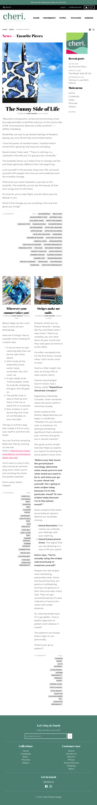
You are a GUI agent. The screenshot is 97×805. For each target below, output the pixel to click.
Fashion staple (39, 224)
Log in (63, 7)
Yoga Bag (26, 560)
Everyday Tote (24, 224)
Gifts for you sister (53, 231)
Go (70, 736)
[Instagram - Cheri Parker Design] (94, 29)
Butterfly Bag (56, 217)
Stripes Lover (56, 684)
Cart (90, 7)
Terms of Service (71, 763)
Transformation (54, 258)
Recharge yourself (53, 248)
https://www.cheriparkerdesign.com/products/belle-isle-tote (16, 454)
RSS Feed (72, 112)
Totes (71, 100)
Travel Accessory (27, 262)
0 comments (8, 214)
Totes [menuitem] (62, 18)
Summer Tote (39, 258)
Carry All (26, 496)
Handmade (57, 234)
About (71, 769)
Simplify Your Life (38, 251)
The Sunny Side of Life (33, 108)
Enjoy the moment (54, 221)
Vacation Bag (56, 262)
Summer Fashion (37, 255)
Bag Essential (44, 214)
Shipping (71, 766)
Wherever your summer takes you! (16, 311)
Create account (75, 7)
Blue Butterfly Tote (38, 217)
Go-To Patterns (58, 665)
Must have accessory (32, 244)
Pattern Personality (53, 244)
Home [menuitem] (36, 18)
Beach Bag (57, 214)
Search (71, 751)
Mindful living (40, 241)
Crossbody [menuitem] (49, 18)
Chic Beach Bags (37, 221)
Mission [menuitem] (89, 18)
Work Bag (35, 265)
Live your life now (54, 238)
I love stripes (56, 670)
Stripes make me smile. (48, 311)
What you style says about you (55, 696)
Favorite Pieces (55, 224)
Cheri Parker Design (52, 797)
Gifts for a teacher (53, 227)
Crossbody (74, 96)
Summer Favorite (54, 255)
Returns (71, 757)
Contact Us (71, 754)
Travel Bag (43, 262)
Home (4, 29)
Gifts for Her (36, 231)
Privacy (71, 760)
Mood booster (55, 241)
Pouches (73, 103)
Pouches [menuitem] (76, 18)
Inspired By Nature (35, 238)
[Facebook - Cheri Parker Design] (90, 29)
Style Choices (56, 687)
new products (26, 525)
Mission (72, 106)
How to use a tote (25, 520)
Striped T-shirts (58, 679)
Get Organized (36, 227)
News (11, 29)
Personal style (25, 248)
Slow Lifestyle (55, 251)
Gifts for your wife (41, 234)
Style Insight (56, 691)
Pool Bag (38, 248)
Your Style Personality (52, 265)
